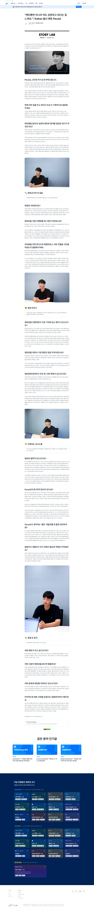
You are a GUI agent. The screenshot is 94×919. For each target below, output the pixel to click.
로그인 (79, 3)
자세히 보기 (79, 6)
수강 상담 (41, 3)
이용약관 (19, 892)
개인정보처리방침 (21, 894)
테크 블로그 (31, 3)
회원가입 (84, 3)
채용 (9, 894)
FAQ (36, 3)
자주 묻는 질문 (20, 898)
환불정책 (19, 896)
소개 (9, 892)
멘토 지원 (10, 896)
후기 (27, 3)
